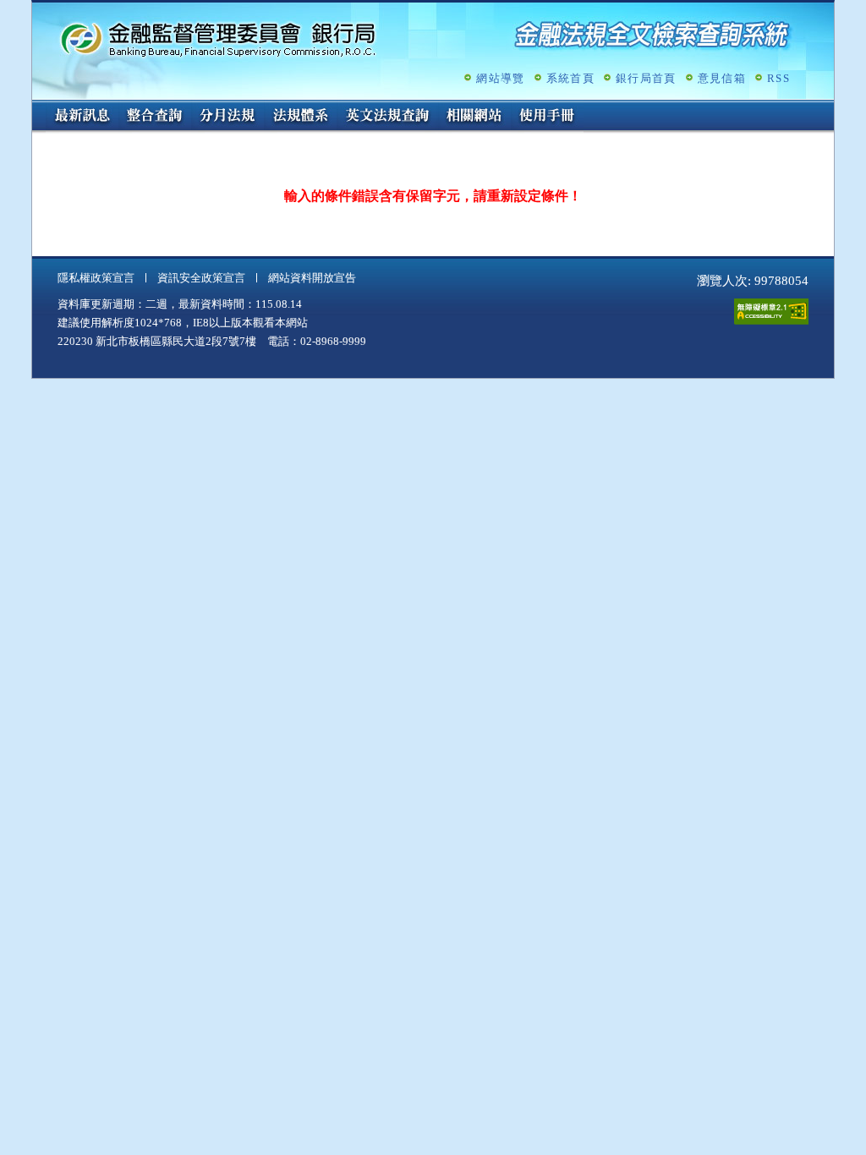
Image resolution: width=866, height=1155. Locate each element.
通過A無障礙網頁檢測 (771, 311)
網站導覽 (500, 78)
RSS (778, 78)
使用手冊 (547, 117)
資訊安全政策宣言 (201, 277)
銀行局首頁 (646, 78)
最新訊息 (82, 117)
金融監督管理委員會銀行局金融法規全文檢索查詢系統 (218, 38)
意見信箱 (722, 78)
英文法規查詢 (387, 117)
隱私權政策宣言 (96, 277)
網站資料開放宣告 (312, 277)
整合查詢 (154, 117)
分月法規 (227, 117)
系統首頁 (570, 78)
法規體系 (300, 117)
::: (37, 107)
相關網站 (474, 117)
